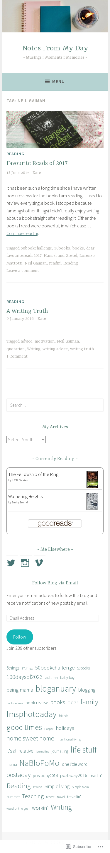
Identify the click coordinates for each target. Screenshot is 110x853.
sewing (37, 787)
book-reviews (14, 703)
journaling (42, 751)
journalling (60, 751)
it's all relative (19, 751)
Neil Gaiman (36, 263)
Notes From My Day (55, 48)
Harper (48, 729)
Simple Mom (80, 787)
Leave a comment (22, 270)
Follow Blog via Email (55, 583)
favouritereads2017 (23, 255)
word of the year (18, 808)
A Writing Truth (27, 311)
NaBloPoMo (39, 763)
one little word (74, 764)
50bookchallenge (36, 248)
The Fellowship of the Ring (33, 474)
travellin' (74, 796)
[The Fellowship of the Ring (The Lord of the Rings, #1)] (92, 487)
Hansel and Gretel (60, 255)
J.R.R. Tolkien (20, 480)
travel (61, 797)
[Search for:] (55, 405)
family (89, 701)
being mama (19, 689)
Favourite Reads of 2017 (36, 163)
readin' (55, 263)
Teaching (33, 796)
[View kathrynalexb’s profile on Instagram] (26, 563)
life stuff (83, 750)
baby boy (67, 677)
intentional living (69, 739)
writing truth (82, 349)
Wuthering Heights (25, 496)
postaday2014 (45, 775)
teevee (50, 797)
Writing (33, 349)
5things (12, 668)
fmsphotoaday (31, 714)
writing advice (55, 349)
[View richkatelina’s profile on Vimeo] (39, 563)
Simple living (57, 786)
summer (13, 796)
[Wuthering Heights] (92, 508)
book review (37, 702)
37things (27, 668)
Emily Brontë (20, 502)
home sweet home (30, 738)
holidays (65, 728)
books (78, 248)
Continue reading (22, 233)
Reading (15, 153)
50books (62, 248)
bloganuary (55, 688)
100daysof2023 (24, 677)
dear (90, 248)
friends (63, 715)
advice (26, 341)
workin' (40, 807)
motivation (45, 341)
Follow (19, 637)
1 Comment (17, 356)
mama (11, 764)
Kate (37, 173)
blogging (86, 690)
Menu (58, 81)
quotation (15, 349)
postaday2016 (73, 775)
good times (24, 727)
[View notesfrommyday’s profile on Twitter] (12, 563)
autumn (51, 677)
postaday (18, 775)
